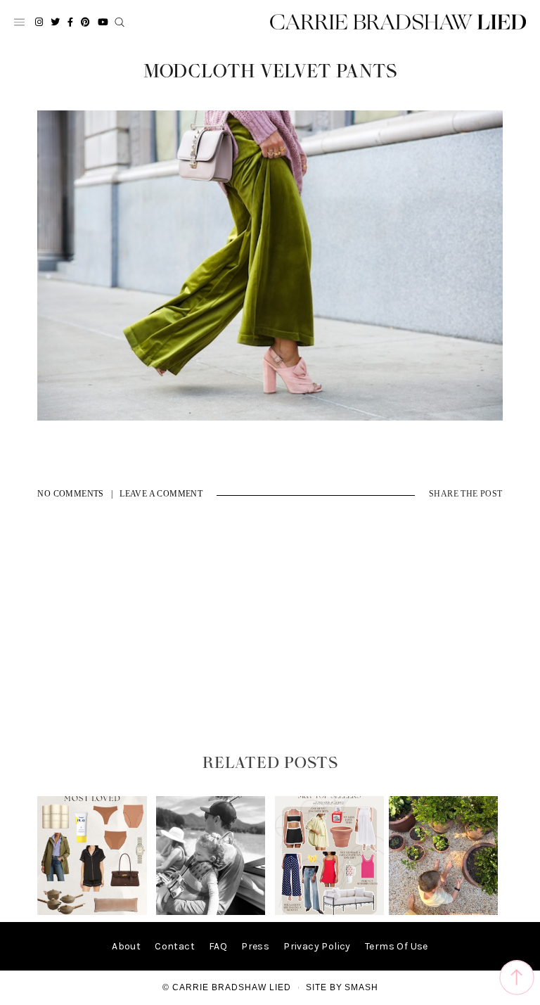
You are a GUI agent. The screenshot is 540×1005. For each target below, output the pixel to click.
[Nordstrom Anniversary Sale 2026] (91, 912)
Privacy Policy (317, 946)
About (126, 946)
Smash (361, 987)
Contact (175, 946)
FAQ (218, 946)
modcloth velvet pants (270, 72)
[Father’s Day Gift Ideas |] (210, 912)
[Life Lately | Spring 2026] (443, 912)
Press (255, 946)
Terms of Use (396, 946)
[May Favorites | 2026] (329, 912)
